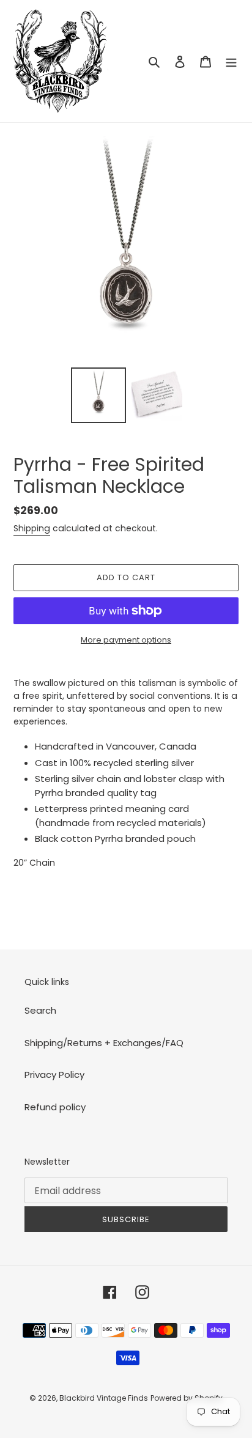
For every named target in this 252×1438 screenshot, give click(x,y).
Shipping (31, 528)
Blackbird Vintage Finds (103, 1398)
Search (40, 1010)
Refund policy (55, 1107)
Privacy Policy (54, 1074)
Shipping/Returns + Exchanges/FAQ (103, 1042)
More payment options (126, 640)
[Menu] (231, 61)
